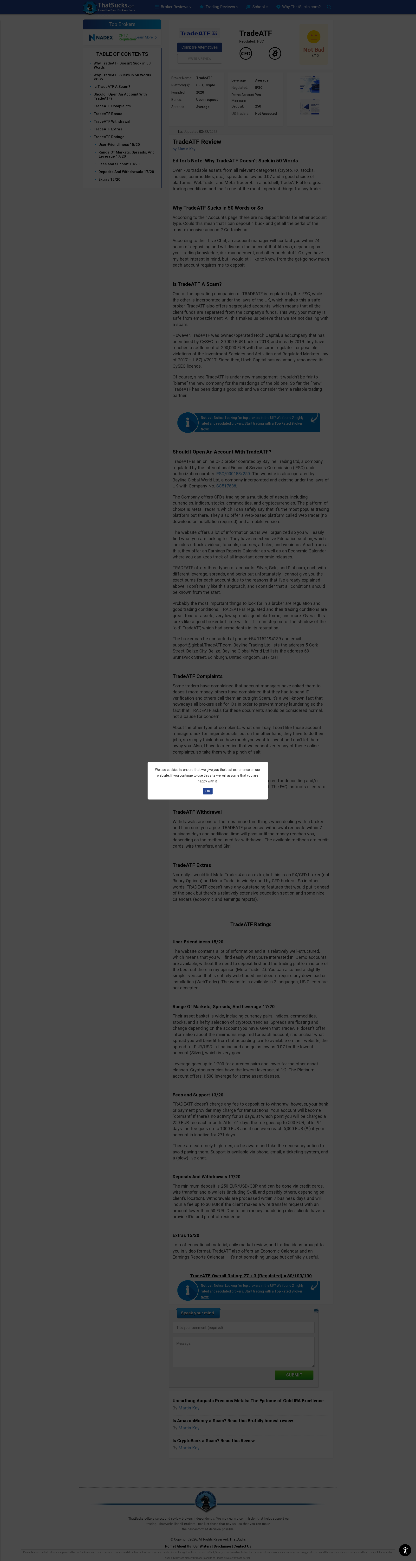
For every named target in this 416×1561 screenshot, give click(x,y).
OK (207, 791)
